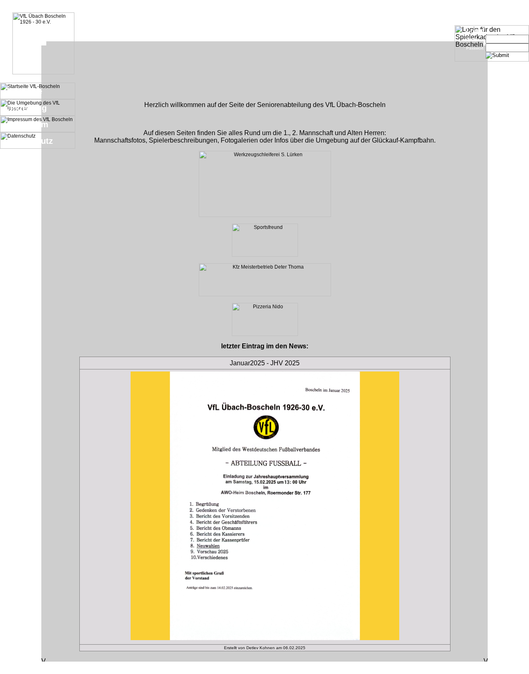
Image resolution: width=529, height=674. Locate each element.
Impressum (26, 124)
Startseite (23, 91)
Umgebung (25, 107)
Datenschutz (28, 140)
